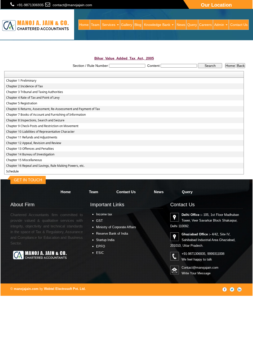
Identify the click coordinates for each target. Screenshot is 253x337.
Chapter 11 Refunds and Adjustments (31, 137)
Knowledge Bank (157, 25)
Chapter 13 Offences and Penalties (30, 149)
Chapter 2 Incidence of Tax (24, 86)
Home (84, 25)
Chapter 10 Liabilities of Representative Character (40, 132)
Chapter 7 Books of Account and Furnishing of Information (46, 115)
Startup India (105, 240)
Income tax (104, 214)
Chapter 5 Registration (21, 103)
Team (95, 25)
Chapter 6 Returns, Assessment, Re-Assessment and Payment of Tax (53, 109)
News (181, 25)
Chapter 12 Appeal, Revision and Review (33, 143)
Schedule (12, 171)
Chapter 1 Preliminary (21, 81)
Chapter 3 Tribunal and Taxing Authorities (34, 92)
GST (99, 221)
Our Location (216, 5)
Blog (137, 25)
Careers (205, 25)
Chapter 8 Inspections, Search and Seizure (35, 120)
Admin (219, 25)
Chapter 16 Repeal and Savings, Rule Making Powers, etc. (45, 166)
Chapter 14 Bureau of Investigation (30, 154)
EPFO (100, 246)
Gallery (126, 25)
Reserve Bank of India (112, 233)
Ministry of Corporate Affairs (116, 227)
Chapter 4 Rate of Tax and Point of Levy (33, 98)
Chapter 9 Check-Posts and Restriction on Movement (42, 126)
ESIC (100, 253)
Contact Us (239, 25)
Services (109, 25)
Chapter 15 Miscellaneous (24, 160)
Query (192, 25)
